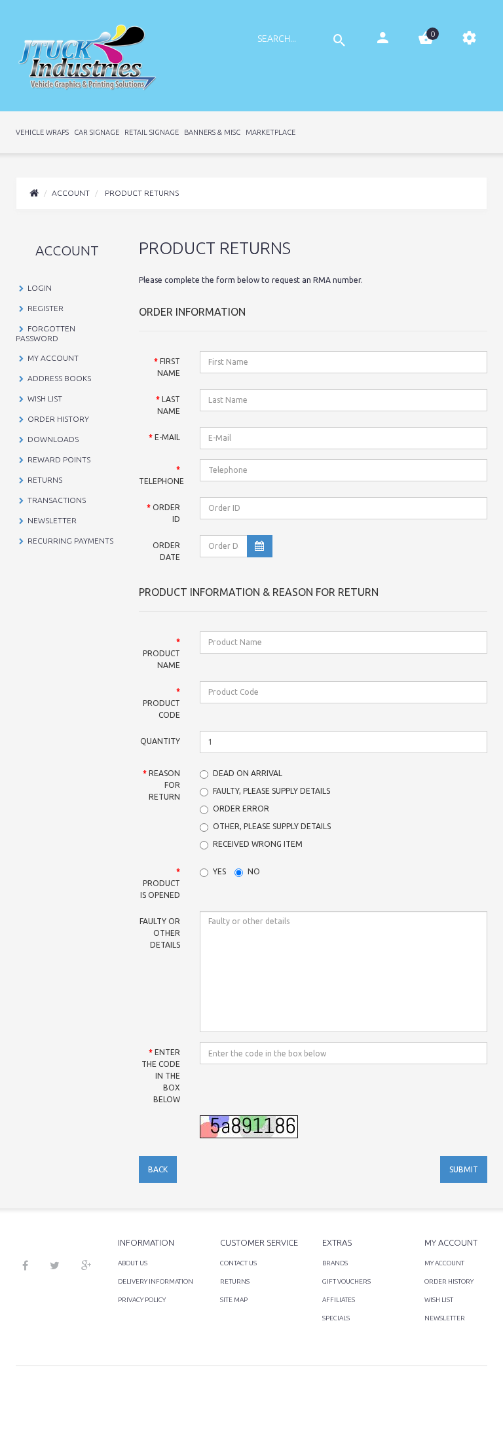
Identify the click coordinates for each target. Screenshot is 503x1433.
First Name (168, 367)
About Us (132, 1263)
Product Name (161, 659)
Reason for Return (164, 785)
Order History (58, 419)
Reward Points (59, 459)
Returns (45, 479)
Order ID (166, 513)
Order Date (166, 551)
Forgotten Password (45, 333)
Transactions (57, 500)
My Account (53, 358)
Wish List (45, 398)
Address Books (59, 378)
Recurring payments (70, 540)
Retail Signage (151, 132)
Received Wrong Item (258, 844)
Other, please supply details (272, 826)
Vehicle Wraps (42, 132)
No (254, 871)
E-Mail (167, 437)
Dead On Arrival (247, 773)
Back (158, 1169)
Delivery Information (155, 1281)
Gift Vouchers (346, 1281)
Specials (336, 1318)
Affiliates (338, 1299)
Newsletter (52, 520)
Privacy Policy (142, 1299)
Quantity (160, 741)
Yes (219, 871)
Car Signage (96, 132)
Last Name (168, 405)
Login (40, 288)
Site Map (234, 1299)
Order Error (241, 808)
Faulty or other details (160, 933)
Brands (335, 1263)
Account (71, 193)
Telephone (161, 481)
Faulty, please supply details (271, 791)
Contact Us (238, 1263)
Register (46, 308)
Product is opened (160, 889)
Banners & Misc (212, 132)
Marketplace (270, 132)
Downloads (53, 439)
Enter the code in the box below (160, 1076)
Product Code (161, 709)
